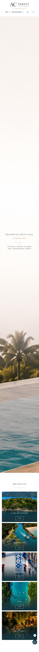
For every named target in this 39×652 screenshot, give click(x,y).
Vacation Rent (17, 12)
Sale (6, 12)
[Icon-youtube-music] (34, 635)
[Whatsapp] (34, 642)
